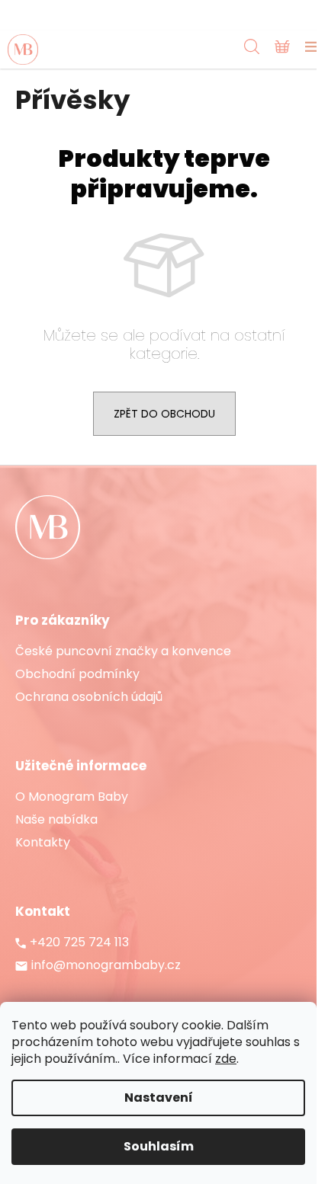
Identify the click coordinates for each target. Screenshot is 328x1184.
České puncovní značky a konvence (123, 651)
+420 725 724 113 (79, 942)
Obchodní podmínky (77, 674)
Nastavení (158, 1097)
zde (225, 1058)
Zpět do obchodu (164, 413)
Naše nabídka (56, 819)
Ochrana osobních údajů (88, 697)
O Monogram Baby (71, 797)
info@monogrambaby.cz (106, 965)
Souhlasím (159, 1146)
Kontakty (42, 842)
